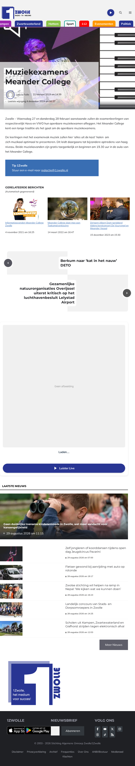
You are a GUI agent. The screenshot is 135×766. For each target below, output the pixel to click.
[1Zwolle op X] (112, 729)
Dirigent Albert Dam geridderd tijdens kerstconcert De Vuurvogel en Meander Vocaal (109, 225)
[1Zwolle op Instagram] (120, 729)
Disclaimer (17, 751)
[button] (120, 13)
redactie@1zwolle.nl (54, 170)
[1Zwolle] (16, 13)
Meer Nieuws (113, 644)
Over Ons (83, 751)
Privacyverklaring (36, 751)
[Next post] (127, 293)
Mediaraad (117, 751)
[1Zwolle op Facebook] (97, 729)
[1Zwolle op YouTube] (105, 734)
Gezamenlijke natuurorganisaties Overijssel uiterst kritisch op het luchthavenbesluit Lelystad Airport (47, 293)
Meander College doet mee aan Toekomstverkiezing (64, 224)
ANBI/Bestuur (100, 751)
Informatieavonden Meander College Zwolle (24, 224)
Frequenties (67, 751)
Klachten (67, 756)
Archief (53, 751)
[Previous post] (8, 263)
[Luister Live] (110, 12)
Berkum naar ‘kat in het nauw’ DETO (88, 263)
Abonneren (73, 731)
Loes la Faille (22, 94)
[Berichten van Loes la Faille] (10, 94)
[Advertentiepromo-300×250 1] (34, 704)
